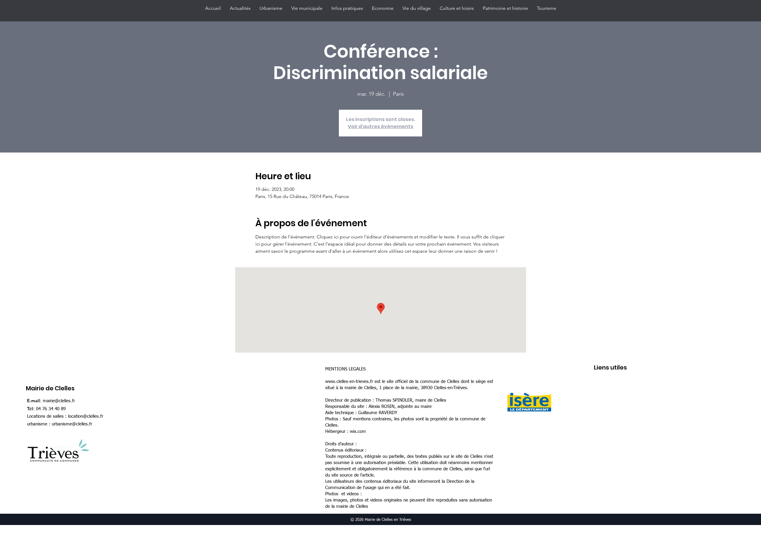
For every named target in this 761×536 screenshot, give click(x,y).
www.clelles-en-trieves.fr (349, 381)
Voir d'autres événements (380, 126)
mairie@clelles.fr (59, 401)
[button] (271, 8)
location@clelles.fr (85, 416)
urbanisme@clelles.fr (72, 424)
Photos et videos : (343, 494)
